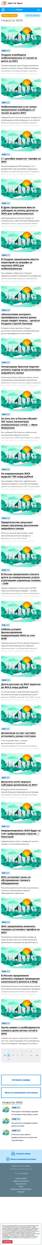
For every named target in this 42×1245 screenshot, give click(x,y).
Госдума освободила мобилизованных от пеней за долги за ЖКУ (19, 57)
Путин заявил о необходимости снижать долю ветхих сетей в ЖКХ (20, 1030)
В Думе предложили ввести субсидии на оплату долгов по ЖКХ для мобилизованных (19, 210)
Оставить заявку (23, 1153)
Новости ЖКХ (12, 1102)
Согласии (5, 1239)
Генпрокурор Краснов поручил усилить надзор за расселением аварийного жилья (21, 369)
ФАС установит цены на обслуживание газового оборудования (16, 880)
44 (31, 1055)
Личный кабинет (33, 15)
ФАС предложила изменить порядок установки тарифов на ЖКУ (20, 929)
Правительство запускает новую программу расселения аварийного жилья (19, 525)
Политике (31, 1237)
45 (9, 1059)
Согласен (7, 1242)
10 (22, 1055)
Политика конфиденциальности (21, 1169)
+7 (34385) (15, 10)
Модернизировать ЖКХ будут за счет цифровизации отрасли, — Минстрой (21, 833)
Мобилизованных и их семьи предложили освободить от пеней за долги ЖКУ (19, 109)
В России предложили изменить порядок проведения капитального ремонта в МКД (20, 978)
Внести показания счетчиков (23, 1159)
